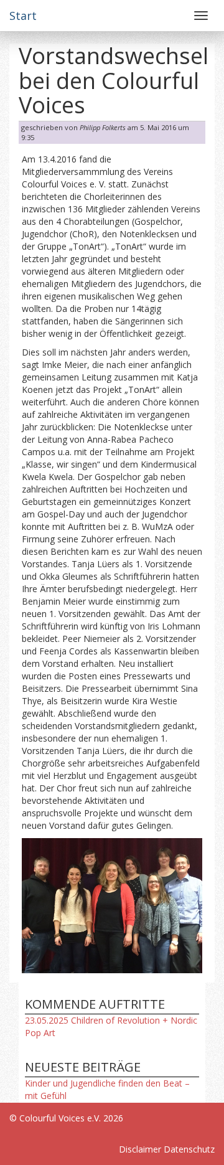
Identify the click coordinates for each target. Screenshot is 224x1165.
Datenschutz (189, 1149)
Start (23, 15)
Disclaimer (140, 1149)
